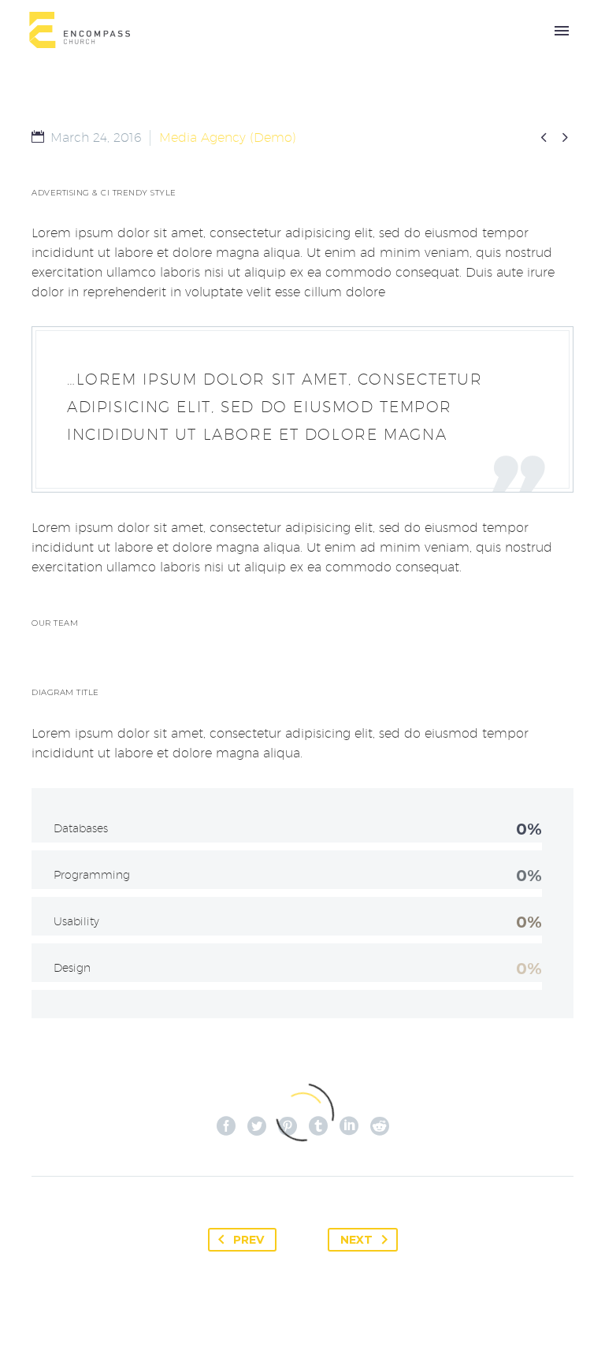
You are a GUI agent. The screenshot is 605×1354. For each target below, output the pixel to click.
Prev (248, 1240)
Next (356, 1240)
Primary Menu (561, 31)
